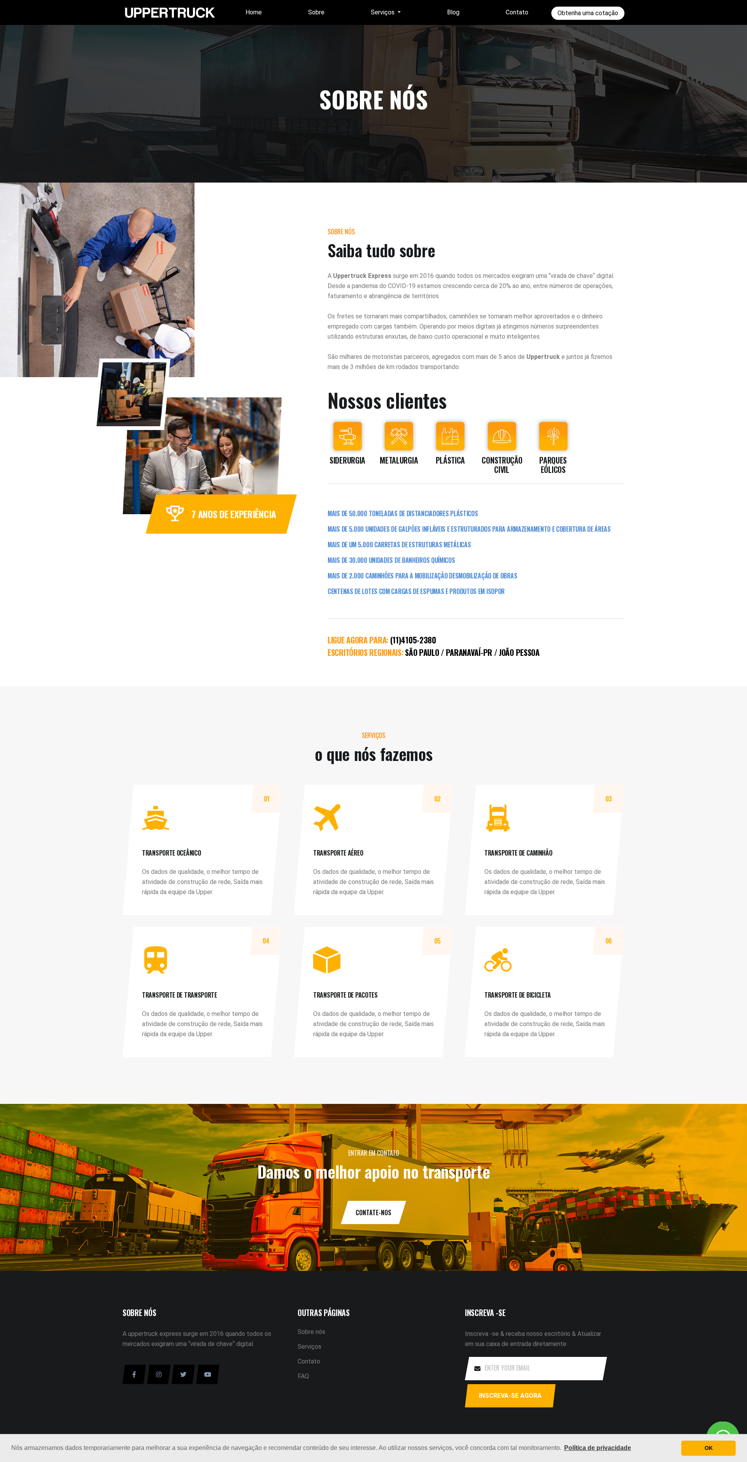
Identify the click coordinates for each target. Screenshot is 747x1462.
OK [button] (709, 1448)
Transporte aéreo (338, 853)
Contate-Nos (373, 1212)
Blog (453, 12)
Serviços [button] (383, 12)
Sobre (316, 12)
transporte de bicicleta (517, 995)
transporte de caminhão (518, 853)
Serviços (309, 1346)
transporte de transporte (179, 995)
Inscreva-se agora (510, 1395)
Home (253, 12)
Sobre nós (311, 1331)
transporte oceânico (171, 853)
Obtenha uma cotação (588, 13)
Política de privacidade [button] (597, 1447)
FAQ (303, 1376)
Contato (517, 12)
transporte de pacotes (345, 995)
